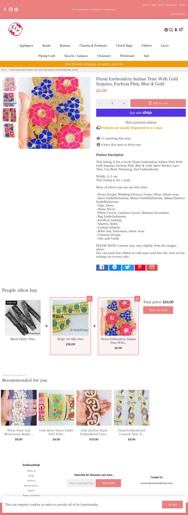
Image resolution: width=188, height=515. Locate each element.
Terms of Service (177, 14)
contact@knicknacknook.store (156, 483)
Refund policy (172, 5)
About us (146, 5)
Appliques (26, 45)
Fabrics (147, 45)
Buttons (65, 45)
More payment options (141, 122)
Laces (165, 45)
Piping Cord (47, 56)
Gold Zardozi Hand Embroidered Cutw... (94, 432)
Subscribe (108, 483)
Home (4, 70)
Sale (146, 56)
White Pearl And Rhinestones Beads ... (18, 432)
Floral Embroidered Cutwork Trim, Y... (131, 432)
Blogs (153, 5)
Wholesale (127, 56)
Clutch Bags (124, 45)
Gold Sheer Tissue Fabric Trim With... (56, 432)
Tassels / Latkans (76, 56)
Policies (161, 5)
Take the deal (158, 310)
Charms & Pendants (93, 45)
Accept (172, 504)
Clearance (104, 56)
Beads (46, 45)
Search (182, 5)
